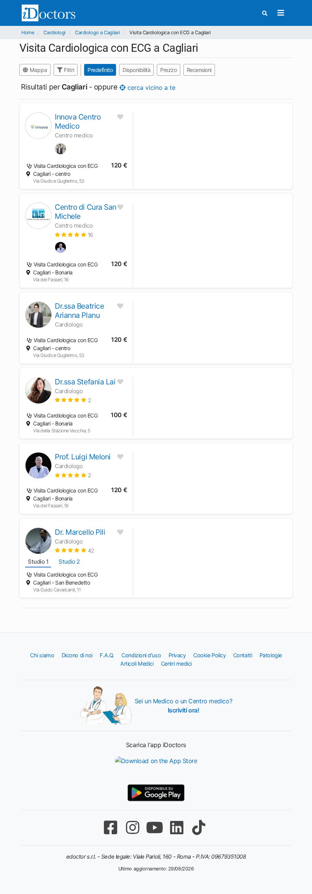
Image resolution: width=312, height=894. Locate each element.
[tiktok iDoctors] (198, 827)
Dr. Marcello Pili (80, 532)
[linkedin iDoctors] (176, 827)
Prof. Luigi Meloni (83, 456)
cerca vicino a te (150, 87)
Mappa (37, 70)
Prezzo (168, 70)
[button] (74, 234)
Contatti (242, 655)
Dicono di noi (77, 655)
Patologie (270, 655)
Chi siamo (42, 655)
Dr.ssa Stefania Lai (85, 381)
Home (27, 32)
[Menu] (280, 13)
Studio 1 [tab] (38, 561)
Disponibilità (136, 70)
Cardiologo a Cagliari (97, 32)
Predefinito (100, 70)
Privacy (177, 655)
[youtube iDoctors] (154, 827)
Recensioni (199, 70)
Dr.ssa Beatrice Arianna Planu (79, 310)
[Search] (265, 13)
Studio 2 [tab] (69, 561)
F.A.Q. (107, 655)
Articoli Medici (136, 663)
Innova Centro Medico (77, 121)
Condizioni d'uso (141, 655)
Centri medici (176, 663)
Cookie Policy (209, 655)
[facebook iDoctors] (110, 827)
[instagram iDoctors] (132, 827)
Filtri (68, 70)
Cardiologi (54, 32)
